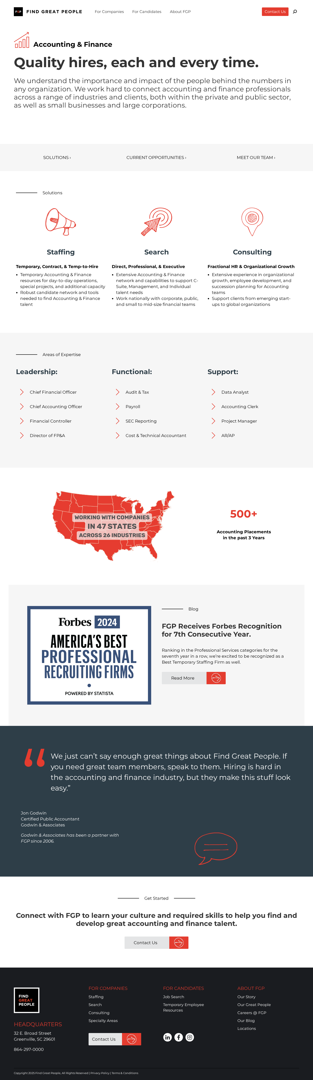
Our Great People (254, 1005)
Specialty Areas (103, 1020)
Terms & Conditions (125, 1073)
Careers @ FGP (251, 1012)
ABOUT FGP (251, 988)
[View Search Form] (295, 11)
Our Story (246, 997)
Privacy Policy (99, 1073)
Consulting (99, 1012)
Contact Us (275, 11)
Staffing (96, 997)
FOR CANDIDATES (183, 988)
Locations (246, 1028)
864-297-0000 (29, 1049)
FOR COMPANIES (108, 988)
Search (95, 1005)
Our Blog (246, 1020)
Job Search (173, 997)
